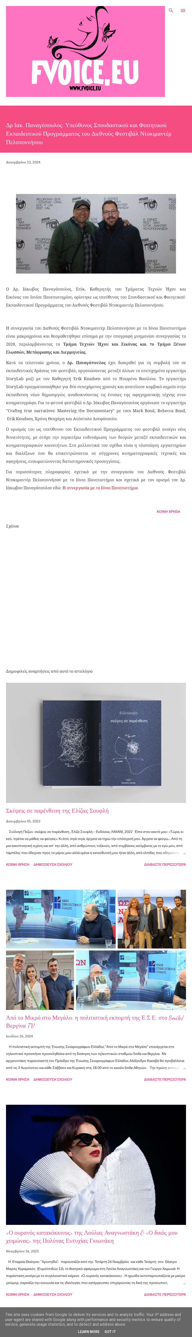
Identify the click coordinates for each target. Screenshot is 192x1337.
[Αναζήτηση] (171, 9)
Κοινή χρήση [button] (168, 511)
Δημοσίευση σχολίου (53, 864)
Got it (110, 1332)
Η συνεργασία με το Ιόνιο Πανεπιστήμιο (100, 488)
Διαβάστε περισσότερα (165, 864)
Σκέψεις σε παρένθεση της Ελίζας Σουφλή (57, 810)
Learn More (89, 1332)
